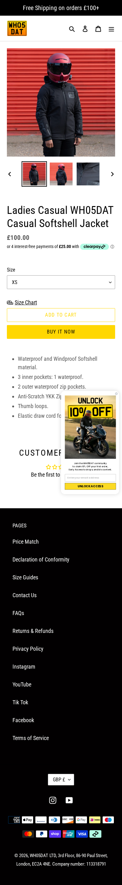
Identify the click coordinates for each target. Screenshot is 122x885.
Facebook (23, 720)
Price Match (26, 541)
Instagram (24, 666)
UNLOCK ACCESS (90, 486)
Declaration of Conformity (41, 559)
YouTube (22, 684)
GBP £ (59, 780)
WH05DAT (39, 855)
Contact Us (25, 595)
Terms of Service (31, 738)
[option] (34, 174)
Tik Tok (20, 702)
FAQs (18, 613)
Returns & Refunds (33, 631)
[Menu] (111, 28)
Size (11, 270)
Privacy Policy (28, 648)
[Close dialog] (116, 393)
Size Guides (25, 577)
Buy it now (61, 332)
